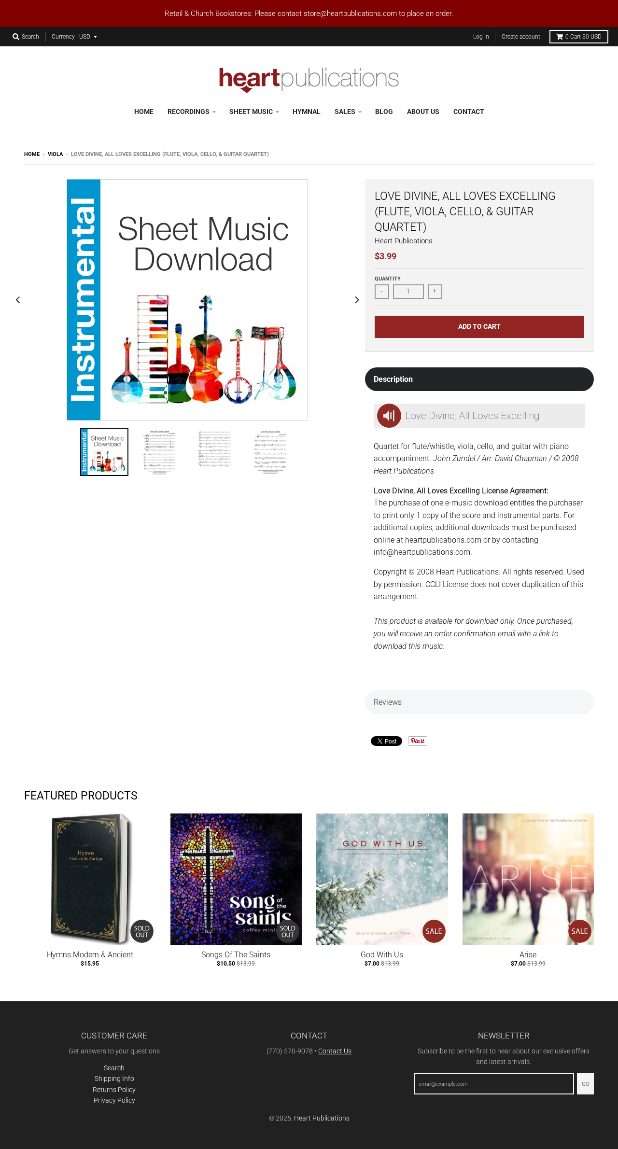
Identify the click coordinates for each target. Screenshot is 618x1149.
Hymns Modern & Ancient (90, 954)
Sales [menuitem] (345, 111)
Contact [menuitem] (468, 111)
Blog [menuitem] (384, 111)
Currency (63, 36)
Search (114, 1068)
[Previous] (18, 299)
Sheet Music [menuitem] (251, 111)
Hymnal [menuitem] (307, 111)
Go (585, 1084)
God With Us (382, 954)
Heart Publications (404, 241)
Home (32, 154)
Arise (528, 954)
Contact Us (334, 1051)
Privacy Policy (114, 1100)
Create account (521, 36)
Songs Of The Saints (235, 954)
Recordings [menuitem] (189, 111)
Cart (583, 36)
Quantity (388, 279)
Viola (55, 154)
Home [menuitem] (144, 111)
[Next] (356, 299)
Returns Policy (114, 1089)
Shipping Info (114, 1078)
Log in (481, 36)
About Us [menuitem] (423, 111)
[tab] (479, 379)
